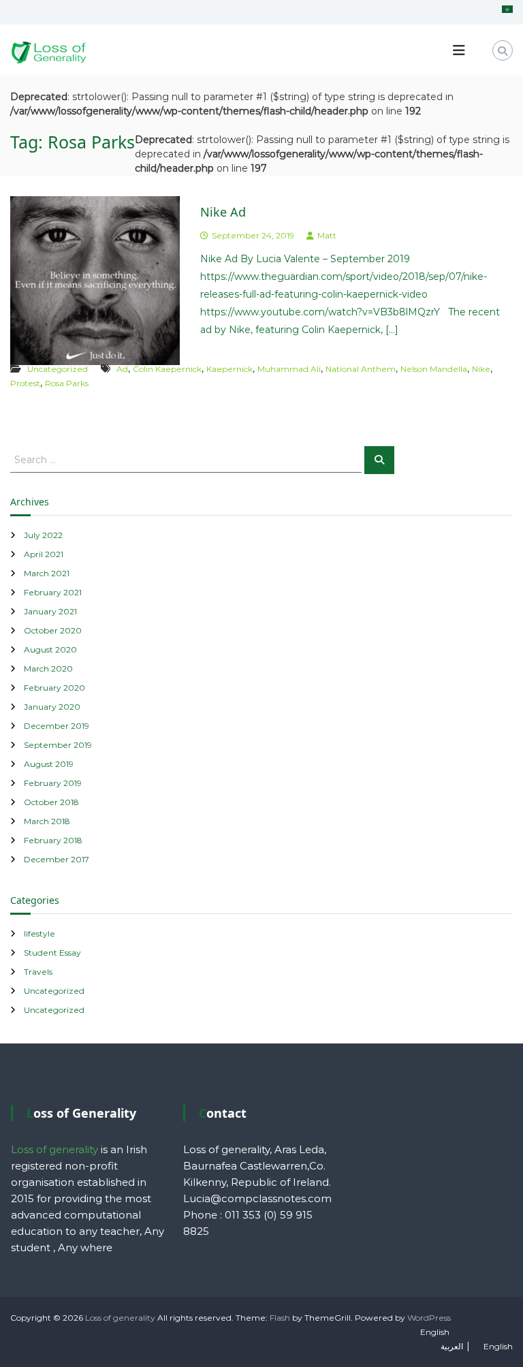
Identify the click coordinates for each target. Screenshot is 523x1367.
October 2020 (53, 630)
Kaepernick (229, 369)
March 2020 (48, 668)
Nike (481, 369)
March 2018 (47, 821)
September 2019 (58, 745)
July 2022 (43, 535)
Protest (25, 383)
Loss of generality (120, 1318)
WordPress (429, 1318)
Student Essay (52, 952)
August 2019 (49, 764)
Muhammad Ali (289, 369)
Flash (280, 1318)
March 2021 (46, 573)
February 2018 (53, 840)
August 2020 (50, 649)
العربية (452, 1346)
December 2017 (56, 859)
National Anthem (361, 369)
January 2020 (52, 707)
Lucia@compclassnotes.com (257, 1198)
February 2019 (53, 783)
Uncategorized (57, 369)
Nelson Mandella (433, 369)
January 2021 (50, 611)
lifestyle (39, 933)
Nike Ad (223, 212)
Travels (38, 972)
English (434, 1332)
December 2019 (56, 726)
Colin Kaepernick (167, 369)
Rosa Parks (67, 383)
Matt (326, 235)
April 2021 (43, 554)
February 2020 (54, 687)
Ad (122, 369)
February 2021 (53, 592)
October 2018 (51, 802)
